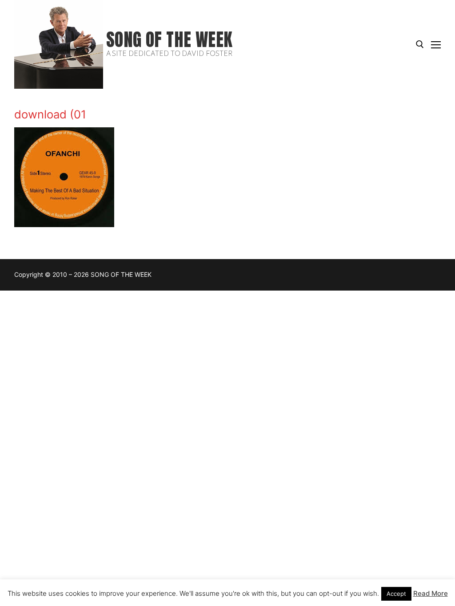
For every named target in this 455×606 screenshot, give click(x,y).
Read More (430, 593)
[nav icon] (436, 44)
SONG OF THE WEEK (169, 40)
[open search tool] (420, 44)
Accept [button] (396, 593)
